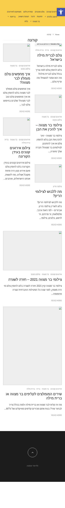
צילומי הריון (57, 186)
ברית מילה (39, 50)
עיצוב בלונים (52, 17)
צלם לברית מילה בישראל (49, 57)
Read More (56, 88)
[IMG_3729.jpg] (32, 250)
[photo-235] (48, 104)
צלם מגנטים (39, 12)
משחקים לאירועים (14, 12)
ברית (47, 50)
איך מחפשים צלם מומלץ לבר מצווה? (17, 78)
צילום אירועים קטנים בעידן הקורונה (20, 152)
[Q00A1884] (48, 173)
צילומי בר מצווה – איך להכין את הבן (49, 127)
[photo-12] (16, 53)
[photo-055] (48, 45)
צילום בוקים (57, 120)
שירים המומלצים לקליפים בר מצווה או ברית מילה (34, 396)
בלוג (26, 21)
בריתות (13, 17)
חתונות (39, 16)
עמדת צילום (28, 12)
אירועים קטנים (52, 12)
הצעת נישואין (23, 16)
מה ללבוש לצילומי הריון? (48, 194)
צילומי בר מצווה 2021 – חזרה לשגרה (35, 279)
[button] (61, 12)
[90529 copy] (32, 346)
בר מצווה (36, 21)
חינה (33, 16)
